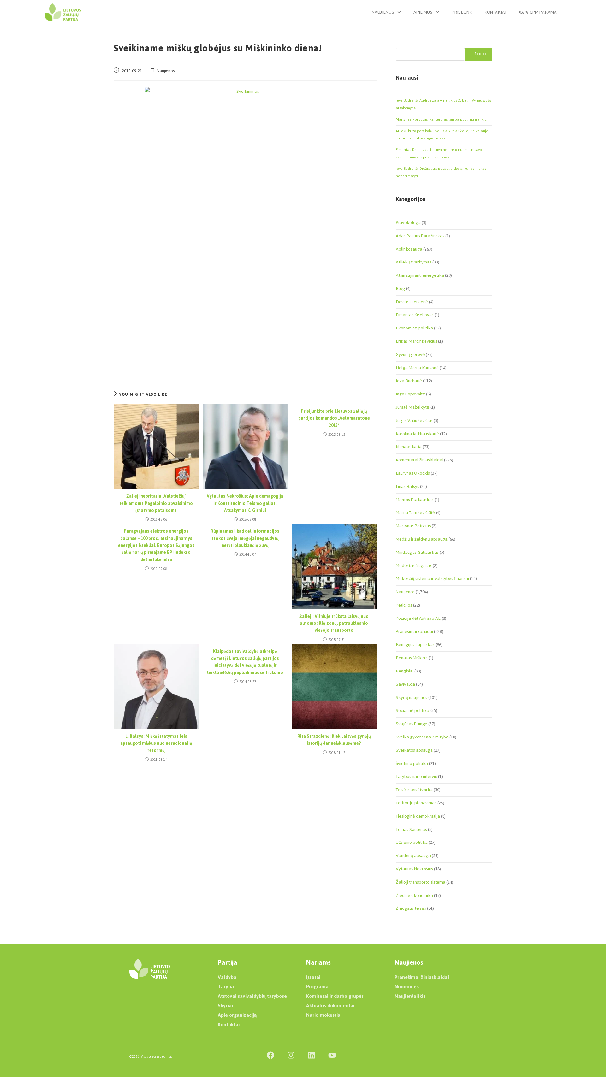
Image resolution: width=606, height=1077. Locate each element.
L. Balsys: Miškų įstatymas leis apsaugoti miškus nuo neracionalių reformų (156, 743)
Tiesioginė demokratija (418, 816)
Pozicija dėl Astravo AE (418, 618)
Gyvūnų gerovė (410, 354)
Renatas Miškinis (412, 658)
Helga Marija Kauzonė (417, 368)
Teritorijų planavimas (416, 803)
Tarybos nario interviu (416, 776)
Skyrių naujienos (411, 697)
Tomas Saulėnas (411, 829)
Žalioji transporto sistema (420, 882)
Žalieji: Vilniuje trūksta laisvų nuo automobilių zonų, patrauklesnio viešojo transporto (334, 623)
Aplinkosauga (409, 249)
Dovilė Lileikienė (412, 302)
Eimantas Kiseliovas (415, 315)
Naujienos (383, 12)
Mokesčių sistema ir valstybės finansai (432, 578)
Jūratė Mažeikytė (412, 407)
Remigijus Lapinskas (415, 644)
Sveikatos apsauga (414, 750)
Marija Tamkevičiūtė (415, 512)
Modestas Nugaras (414, 565)
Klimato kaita (409, 446)
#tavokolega (408, 222)
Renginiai (404, 671)
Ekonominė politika (414, 328)
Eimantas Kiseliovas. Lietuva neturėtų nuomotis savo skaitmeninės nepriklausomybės (439, 153)
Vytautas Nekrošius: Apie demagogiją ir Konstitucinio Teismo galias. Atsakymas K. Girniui (245, 503)
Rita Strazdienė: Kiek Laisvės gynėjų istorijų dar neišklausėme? (334, 740)
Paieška (402, 44)
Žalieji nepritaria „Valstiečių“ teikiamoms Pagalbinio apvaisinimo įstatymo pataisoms (156, 503)
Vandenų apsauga (413, 855)
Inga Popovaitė (410, 394)
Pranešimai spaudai (414, 631)
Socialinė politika (412, 710)
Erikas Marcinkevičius (416, 341)
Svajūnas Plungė (411, 723)
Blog (400, 288)
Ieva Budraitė (409, 380)
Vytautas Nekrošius (414, 869)
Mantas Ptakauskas (415, 499)
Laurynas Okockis (413, 473)
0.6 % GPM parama (538, 12)
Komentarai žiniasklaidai (419, 460)
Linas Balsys (407, 486)
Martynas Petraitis (413, 526)
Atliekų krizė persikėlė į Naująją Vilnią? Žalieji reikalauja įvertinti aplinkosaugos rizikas (442, 134)
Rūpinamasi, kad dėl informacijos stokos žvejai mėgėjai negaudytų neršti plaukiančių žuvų (245, 538)
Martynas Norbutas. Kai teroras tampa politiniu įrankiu (441, 119)
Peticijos (404, 605)
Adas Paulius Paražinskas (420, 236)
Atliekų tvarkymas (413, 262)
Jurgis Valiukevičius (414, 420)
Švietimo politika (412, 763)
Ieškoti (478, 54)
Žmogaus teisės (411, 908)
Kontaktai (495, 12)
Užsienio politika (412, 842)
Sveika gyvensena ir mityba (422, 737)
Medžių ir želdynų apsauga (422, 539)
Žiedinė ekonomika (414, 895)
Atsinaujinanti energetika (420, 275)
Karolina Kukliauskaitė (417, 433)
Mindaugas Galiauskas (417, 552)
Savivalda (405, 684)
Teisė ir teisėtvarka (414, 789)
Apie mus (422, 12)
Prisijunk (462, 12)
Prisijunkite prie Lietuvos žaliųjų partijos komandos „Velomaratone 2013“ (334, 418)
